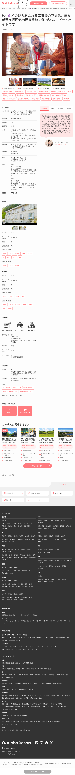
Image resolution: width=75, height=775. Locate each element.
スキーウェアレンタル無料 (9, 709)
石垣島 (64, 579)
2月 (37, 621)
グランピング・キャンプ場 (9, 724)
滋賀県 (40, 520)
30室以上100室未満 (15, 715)
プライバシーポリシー (18, 762)
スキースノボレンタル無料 (58, 707)
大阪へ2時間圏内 (57, 683)
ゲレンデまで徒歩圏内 (33, 707)
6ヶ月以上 (34, 615)
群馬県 (10, 551)
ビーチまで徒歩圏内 (8, 707)
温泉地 (12, 730)
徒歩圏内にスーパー (21, 683)
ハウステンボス (42, 566)
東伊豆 (16, 599)
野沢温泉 (11, 586)
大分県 (63, 560)
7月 (54, 621)
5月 (47, 621)
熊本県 (57, 560)
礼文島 (10, 526)
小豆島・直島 (42, 552)
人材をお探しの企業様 (37, 764)
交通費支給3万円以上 (8, 698)
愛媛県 (57, 549)
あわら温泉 (32, 570)
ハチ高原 (53, 528)
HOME (3, 8)
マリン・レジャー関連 (8, 640)
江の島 (29, 555)
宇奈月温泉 (5, 573)
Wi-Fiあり (44, 674)
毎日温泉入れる (15, 704)
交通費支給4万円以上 (22, 698)
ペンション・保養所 (54, 721)
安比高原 (4, 541)
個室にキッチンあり (62, 674)
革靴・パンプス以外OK (63, 695)
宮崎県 (69, 560)
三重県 (21, 594)
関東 (3, 546)
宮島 (39, 539)
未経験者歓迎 (6, 663)
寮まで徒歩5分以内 (7, 677)
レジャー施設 (24, 721)
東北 (3, 532)
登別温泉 (4, 528)
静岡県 (10, 594)
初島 (30, 597)
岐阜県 (4, 594)
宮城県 (16, 536)
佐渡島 (31, 586)
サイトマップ (6, 762)
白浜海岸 (46, 528)
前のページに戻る (8, 475)
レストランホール (11, 637)
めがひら (40, 541)
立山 (11, 573)
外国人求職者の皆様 (15, 764)
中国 (39, 532)
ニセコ (8, 523)
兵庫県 (57, 520)
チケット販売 (12, 646)
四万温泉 (9, 557)
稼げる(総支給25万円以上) (35, 695)
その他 (18, 640)
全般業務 (39, 637)
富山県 (4, 567)
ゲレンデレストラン (8, 649)
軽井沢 (4, 584)
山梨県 (10, 580)
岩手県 (10, 536)
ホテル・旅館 (6, 721)
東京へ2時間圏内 (46, 683)
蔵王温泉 (20, 539)
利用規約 (29, 762)
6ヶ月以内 (26, 615)
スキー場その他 (32, 649)
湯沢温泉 (24, 586)
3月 (40, 621)
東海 (3, 590)
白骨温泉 (4, 586)
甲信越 (4, 577)
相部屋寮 (37, 674)
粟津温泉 (24, 570)
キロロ (20, 523)
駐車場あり (52, 674)
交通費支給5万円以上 (36, 698)
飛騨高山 (9, 597)
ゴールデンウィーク (8, 621)
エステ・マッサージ (49, 637)
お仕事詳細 (44, 108)
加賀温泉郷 (17, 570)
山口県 (63, 536)
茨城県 (4, 551)
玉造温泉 (63, 539)
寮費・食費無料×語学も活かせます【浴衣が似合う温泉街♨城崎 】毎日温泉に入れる (9, 440)
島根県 (45, 536)
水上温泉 (16, 557)
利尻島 (4, 526)
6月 (51, 621)
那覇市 (47, 579)
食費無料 (45, 704)
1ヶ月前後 (12, 615)
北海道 (4, 517)
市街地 (28, 730)
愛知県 (16, 594)
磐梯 (33, 539)
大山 (50, 539)
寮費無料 (4, 674)
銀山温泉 (27, 539)
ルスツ (26, 523)
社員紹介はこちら (60, 144)
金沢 (3, 570)
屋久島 (51, 566)
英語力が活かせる (16, 663)
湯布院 (64, 566)
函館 (15, 526)
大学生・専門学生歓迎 (8, 669)
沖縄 (39, 572)
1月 (33, 621)
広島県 (57, 536)
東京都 (4, 549)
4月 (44, 621)
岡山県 (51, 536)
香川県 (40, 549)
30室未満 (24, 715)
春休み (29, 621)
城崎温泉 (48, 526)
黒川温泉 (40, 568)
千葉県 (23, 549)
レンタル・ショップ (52, 646)
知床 (31, 523)
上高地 (14, 584)
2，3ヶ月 (19, 615)
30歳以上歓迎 (20, 669)
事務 (29, 637)
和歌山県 (40, 522)
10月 (65, 621)
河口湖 (18, 586)
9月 (61, 621)
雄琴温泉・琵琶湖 (58, 526)
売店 (33, 637)
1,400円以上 (22, 689)
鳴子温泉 (11, 541)
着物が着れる (6, 704)
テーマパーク (15, 721)
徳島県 (51, 549)
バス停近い (36, 683)
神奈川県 (10, 549)
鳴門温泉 (50, 552)
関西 (18, 8)
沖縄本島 (40, 579)
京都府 (24, 8)
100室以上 (5, 715)
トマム (14, 523)
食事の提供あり (36, 704)
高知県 (45, 549)
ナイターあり (45, 707)
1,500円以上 (31, 689)
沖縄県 (40, 576)
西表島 (40, 581)
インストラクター (31, 646)
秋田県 (21, 536)
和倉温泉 (9, 570)
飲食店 (38, 721)
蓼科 (30, 584)
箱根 (10, 555)
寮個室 (26, 674)
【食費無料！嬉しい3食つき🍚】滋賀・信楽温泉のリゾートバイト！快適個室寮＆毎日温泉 (46, 440)
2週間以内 (5, 615)
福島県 (33, 536)
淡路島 (40, 528)
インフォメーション (21, 649)
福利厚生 (69, 108)
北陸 (3, 564)
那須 (3, 557)
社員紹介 (5, 764)
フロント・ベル (22, 637)
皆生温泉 (44, 539)
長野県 (16, 580)
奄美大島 (57, 566)
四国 (39, 546)
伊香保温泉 (24, 557)
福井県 (16, 567)
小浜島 (45, 581)
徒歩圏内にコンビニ (8, 683)
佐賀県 (45, 560)
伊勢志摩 (9, 599)
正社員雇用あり (26, 704)
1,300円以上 (14, 689)
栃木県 (28, 549)
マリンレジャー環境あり (56, 704)
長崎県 (51, 560)
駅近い (30, 683)
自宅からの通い (13, 695)
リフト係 (4, 646)
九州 (39, 557)
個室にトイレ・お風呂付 (16, 674)
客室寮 (32, 674)
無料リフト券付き (20, 707)
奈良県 (63, 520)
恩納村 (53, 579)
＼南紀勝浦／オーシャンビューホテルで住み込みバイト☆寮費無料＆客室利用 (65, 440)
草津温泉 (22, 555)
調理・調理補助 (60, 637)
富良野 (20, 526)
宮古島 (51, 581)
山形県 (27, 536)
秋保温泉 (13, 539)
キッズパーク (41, 646)
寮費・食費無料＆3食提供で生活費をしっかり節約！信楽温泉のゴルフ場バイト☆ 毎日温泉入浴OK (28, 440)
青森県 (4, 536)
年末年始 (23, 621)
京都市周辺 (41, 526)
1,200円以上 (5, 689)
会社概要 (36, 762)
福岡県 (40, 560)
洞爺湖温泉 (27, 526)
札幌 (3, 523)
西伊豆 (21, 599)
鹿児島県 (40, 562)
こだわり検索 (11, 8)
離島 (17, 730)
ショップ (44, 721)
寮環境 (52, 108)
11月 (69, 621)
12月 (3, 624)
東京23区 (4, 555)
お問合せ (26, 764)
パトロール (21, 646)
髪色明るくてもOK (49, 695)
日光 (34, 555)
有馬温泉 (68, 526)
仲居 (3, 637)
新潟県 (4, 580)
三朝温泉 (56, 539)
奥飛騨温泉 (24, 597)
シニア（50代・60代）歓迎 (43, 669)
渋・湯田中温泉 (22, 584)
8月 (58, 621)
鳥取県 (40, 536)
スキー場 (32, 721)
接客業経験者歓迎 (28, 663)
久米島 (58, 579)
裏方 (68, 637)
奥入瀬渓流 (5, 539)
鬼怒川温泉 (32, 557)
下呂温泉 (16, 597)
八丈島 (4, 559)
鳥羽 (3, 599)
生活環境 (60, 108)
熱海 (3, 597)
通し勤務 (4, 695)
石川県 (10, 567)
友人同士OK (22, 695)
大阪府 (51, 520)
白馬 (9, 584)
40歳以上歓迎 (30, 669)
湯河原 (16, 555)
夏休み (17, 621)
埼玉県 (17, 549)
